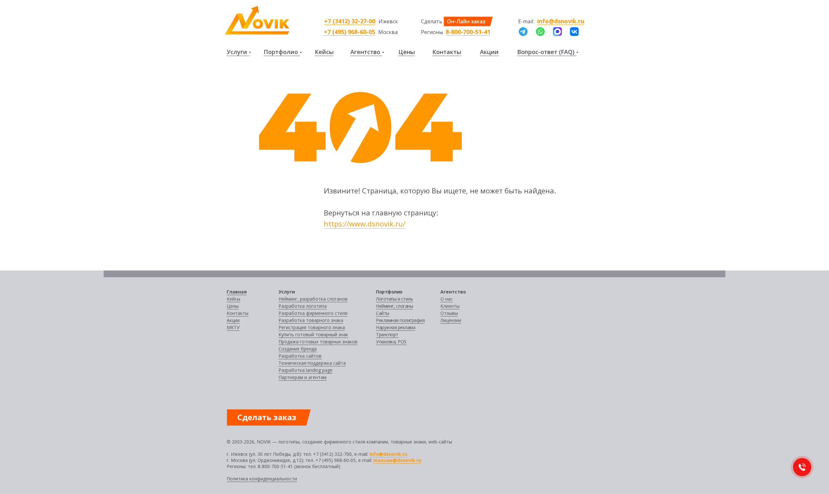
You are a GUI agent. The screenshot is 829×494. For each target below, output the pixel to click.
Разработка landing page (305, 370)
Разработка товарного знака (310, 320)
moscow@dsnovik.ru (397, 460)
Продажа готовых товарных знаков (318, 342)
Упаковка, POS (391, 342)
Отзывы (449, 313)
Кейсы (324, 52)
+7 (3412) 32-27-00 (349, 21)
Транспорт (387, 334)
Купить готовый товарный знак (313, 334)
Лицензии (450, 320)
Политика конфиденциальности (262, 479)
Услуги (237, 52)
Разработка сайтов (300, 356)
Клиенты (450, 306)
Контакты (446, 52)
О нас (446, 299)
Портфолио (281, 52)
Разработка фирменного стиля (312, 313)
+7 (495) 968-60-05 (349, 32)
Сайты (382, 313)
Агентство (365, 52)
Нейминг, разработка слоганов (312, 299)
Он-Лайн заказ (466, 21)
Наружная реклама (395, 327)
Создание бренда (297, 349)
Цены (406, 52)
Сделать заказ (266, 417)
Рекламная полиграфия (400, 320)
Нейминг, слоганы (394, 306)
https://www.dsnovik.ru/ (364, 223)
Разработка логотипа (302, 306)
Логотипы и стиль (394, 299)
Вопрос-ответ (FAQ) (545, 52)
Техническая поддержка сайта (312, 363)
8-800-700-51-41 (468, 32)
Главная (237, 292)
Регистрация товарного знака (311, 327)
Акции (489, 52)
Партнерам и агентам (302, 377)
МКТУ (233, 327)
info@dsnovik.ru (560, 21)
